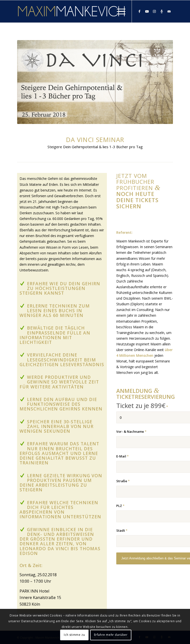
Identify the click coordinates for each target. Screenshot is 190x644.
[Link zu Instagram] (154, 11)
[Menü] (118, 11)
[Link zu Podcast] (162, 11)
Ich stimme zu (74, 635)
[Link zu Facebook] (139, 11)
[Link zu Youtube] (147, 11)
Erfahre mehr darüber (111, 635)
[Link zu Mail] (169, 11)
